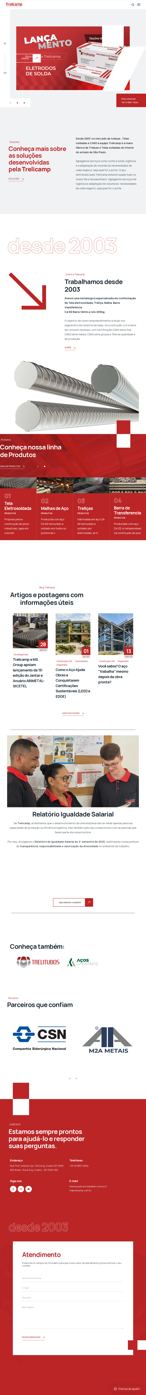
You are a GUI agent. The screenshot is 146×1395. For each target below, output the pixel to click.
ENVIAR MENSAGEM (31, 1337)
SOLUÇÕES (14, 178)
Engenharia (62, 664)
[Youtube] (28, 1189)
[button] (11, 103)
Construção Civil (64, 661)
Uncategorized (21, 654)
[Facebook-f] (13, 1189)
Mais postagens (71, 713)
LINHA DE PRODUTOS (10, 466)
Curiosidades (81, 661)
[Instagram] (21, 1189)
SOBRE (68, 347)
